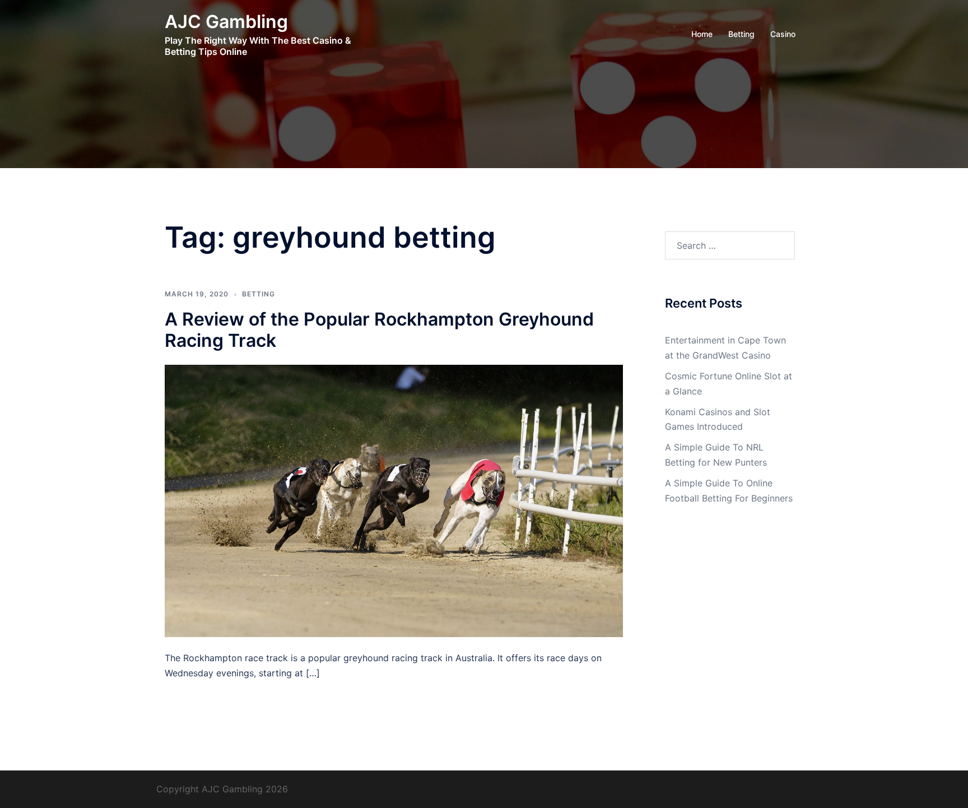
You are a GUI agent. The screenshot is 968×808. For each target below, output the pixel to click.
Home (702, 34)
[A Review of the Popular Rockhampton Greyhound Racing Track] (394, 499)
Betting (741, 34)
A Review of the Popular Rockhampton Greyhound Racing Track (379, 329)
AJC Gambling (226, 21)
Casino (782, 34)
